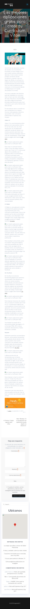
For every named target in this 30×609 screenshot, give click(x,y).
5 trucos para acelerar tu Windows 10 (15, 558)
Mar (6, 576)
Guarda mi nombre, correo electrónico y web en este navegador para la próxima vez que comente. (15, 489)
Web (15, 481)
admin (9, 411)
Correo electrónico (15, 475)
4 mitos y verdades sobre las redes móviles (15, 550)
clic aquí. (12, 221)
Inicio (15, 49)
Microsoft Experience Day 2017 (17, 586)
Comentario (15, 451)
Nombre (15, 469)
